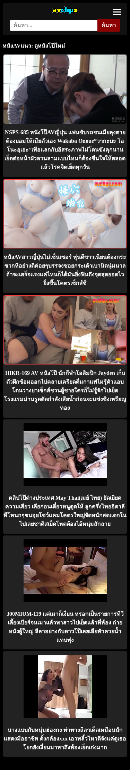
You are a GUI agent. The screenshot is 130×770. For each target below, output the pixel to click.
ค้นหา (109, 25)
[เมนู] (117, 12)
